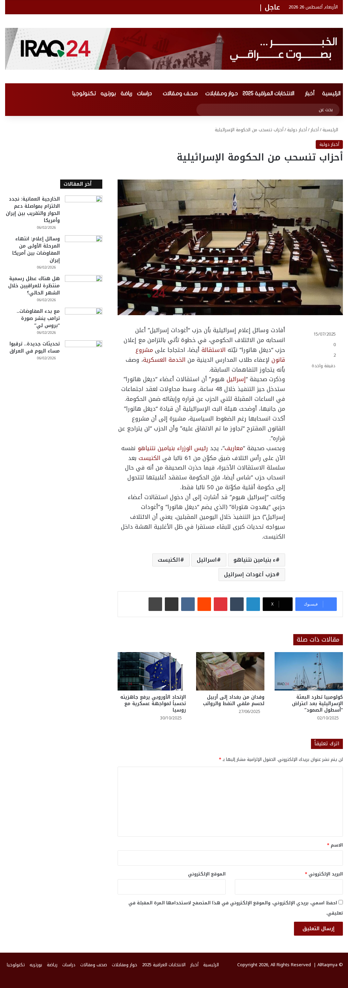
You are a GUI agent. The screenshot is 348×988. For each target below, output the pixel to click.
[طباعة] (155, 604)
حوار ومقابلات (221, 93)
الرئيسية (331, 93)
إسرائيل (236, 379)
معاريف (234, 448)
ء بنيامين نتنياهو (254, 560)
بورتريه (108, 93)
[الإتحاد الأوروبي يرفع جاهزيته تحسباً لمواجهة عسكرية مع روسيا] (152, 671)
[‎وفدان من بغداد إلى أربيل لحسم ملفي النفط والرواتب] (230, 671)
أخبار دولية (297, 129)
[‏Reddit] (204, 604)
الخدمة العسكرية (164, 359)
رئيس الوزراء (192, 448)
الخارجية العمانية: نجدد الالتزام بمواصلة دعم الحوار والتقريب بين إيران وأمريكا (33, 209)
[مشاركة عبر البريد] (171, 604)
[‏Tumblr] (237, 604)
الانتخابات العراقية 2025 (268, 93)
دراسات (144, 93)
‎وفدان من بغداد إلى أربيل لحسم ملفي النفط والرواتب (233, 700)
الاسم (335, 845)
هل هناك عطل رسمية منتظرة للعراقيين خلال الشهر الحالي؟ (34, 285)
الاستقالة (214, 349)
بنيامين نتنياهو (156, 448)
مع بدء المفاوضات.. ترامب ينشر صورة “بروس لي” (38, 318)
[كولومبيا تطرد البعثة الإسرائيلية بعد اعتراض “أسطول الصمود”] (309, 671)
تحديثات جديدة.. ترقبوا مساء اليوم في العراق (35, 347)
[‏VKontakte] (188, 604)
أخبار (310, 93)
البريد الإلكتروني (324, 874)
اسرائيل (207, 560)
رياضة (126, 93)
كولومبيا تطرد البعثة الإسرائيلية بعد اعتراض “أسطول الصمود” (317, 704)
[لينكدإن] (253, 604)
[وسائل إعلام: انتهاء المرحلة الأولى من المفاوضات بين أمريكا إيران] (83, 248)
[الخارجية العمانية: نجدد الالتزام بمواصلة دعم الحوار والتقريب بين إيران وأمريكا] (83, 208)
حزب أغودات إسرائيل (250, 574)
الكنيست (149, 458)
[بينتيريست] (220, 604)
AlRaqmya (327, 964)
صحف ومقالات (180, 93)
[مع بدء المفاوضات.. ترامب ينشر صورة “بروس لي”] (83, 320)
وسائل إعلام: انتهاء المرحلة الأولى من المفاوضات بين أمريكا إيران (36, 249)
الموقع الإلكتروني (207, 874)
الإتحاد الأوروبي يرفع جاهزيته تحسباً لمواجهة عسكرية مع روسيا (153, 704)
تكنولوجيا (84, 93)
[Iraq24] (174, 49)
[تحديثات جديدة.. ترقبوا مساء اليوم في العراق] (83, 353)
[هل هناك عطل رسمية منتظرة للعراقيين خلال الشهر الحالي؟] (83, 288)
